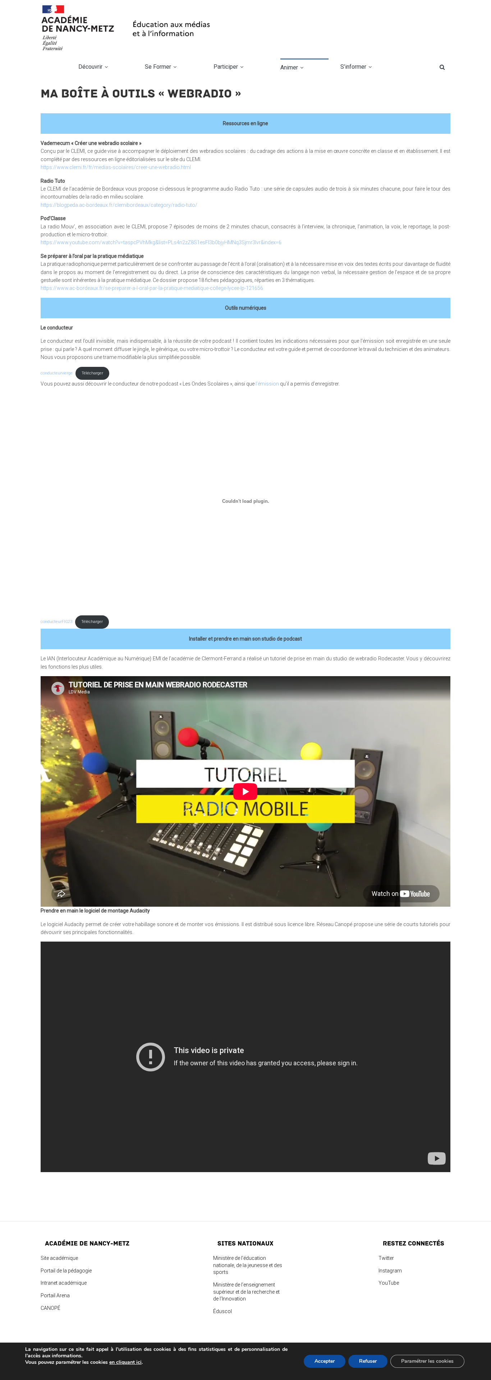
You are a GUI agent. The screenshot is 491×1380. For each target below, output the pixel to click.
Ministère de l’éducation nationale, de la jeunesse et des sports (247, 1265)
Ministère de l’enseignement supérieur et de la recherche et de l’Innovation (246, 1292)
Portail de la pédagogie (66, 1271)
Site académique (59, 1258)
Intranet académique (64, 1283)
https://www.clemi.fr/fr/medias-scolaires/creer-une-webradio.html (116, 167)
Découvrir (90, 66)
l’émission (268, 384)
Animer (289, 67)
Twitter (386, 1258)
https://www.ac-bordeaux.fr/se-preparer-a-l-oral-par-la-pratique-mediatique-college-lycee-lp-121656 (152, 288)
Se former (158, 66)
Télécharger (92, 373)
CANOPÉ (50, 1308)
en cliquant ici (125, 1362)
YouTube (388, 1283)
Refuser (368, 1361)
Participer (226, 66)
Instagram (390, 1271)
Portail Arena (55, 1295)
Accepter (325, 1361)
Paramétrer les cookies (427, 1361)
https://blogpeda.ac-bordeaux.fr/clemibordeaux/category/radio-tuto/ (119, 205)
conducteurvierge (57, 373)
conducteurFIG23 (56, 621)
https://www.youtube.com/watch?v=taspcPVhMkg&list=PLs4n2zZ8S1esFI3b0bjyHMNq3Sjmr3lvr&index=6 (161, 242)
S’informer (353, 66)
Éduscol (222, 1311)
